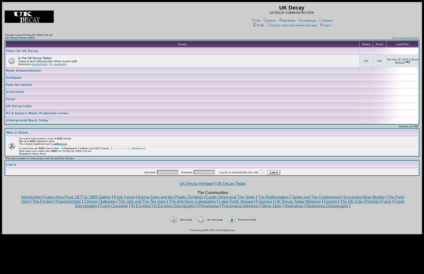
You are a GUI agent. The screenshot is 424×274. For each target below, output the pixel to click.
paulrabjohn (60, 64)
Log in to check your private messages (294, 25)
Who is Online (17, 132)
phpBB (204, 230)
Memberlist (288, 20)
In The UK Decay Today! (35, 58)
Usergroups (309, 20)
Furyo (10, 99)
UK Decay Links (19, 106)
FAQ (258, 20)
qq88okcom (60, 144)
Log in (327, 25)
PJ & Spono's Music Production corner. (37, 113)
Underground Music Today (27, 120)
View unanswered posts (405, 38)
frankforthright (40, 64)
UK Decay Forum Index (20, 37)
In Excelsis (15, 92)
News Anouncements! (23, 70)
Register (328, 20)
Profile (260, 25)
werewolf (400, 62)
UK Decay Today (231, 184)
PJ (50, 64)
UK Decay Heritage (196, 184)
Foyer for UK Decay (22, 51)
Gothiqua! (14, 77)
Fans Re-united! (19, 85)
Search (271, 20)
